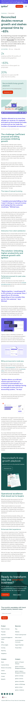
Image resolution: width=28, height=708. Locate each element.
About (2, 662)
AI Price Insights (4, 644)
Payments (3, 634)
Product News (18, 647)
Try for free (19, 6)
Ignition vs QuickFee (19, 681)
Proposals (3, 631)
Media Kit (3, 679)
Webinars (17, 631)
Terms (9, 700)
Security (16, 700)
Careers (3, 670)
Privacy (12, 700)
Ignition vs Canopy (19, 675)
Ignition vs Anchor (19, 678)
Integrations (3, 653)
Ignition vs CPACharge (20, 684)
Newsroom (3, 673)
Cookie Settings (22, 700)
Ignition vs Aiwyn (19, 687)
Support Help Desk (19, 644)
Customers (4, 13)
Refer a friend (18, 637)
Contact (3, 676)
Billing (2, 642)
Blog (16, 628)
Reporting (3, 650)
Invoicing (3, 647)
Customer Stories (5, 664)
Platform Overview (5, 628)
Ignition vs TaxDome (19, 690)
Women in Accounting (6, 667)
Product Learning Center (20, 634)
